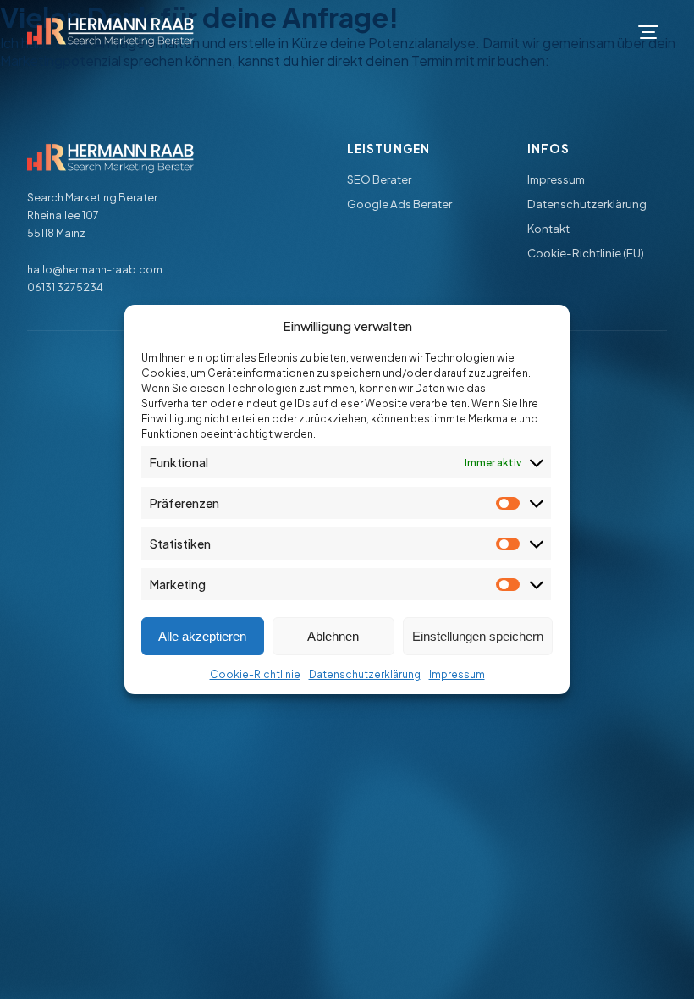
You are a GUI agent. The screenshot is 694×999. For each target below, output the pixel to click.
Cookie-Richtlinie (255, 674)
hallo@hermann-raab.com (94, 269)
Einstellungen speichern (477, 636)
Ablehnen (333, 636)
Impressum (457, 674)
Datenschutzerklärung (365, 674)
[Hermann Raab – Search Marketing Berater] (111, 32)
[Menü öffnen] (648, 32)
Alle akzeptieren (202, 636)
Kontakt (548, 228)
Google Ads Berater (399, 203)
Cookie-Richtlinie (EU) (585, 253)
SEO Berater (379, 179)
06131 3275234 (65, 287)
